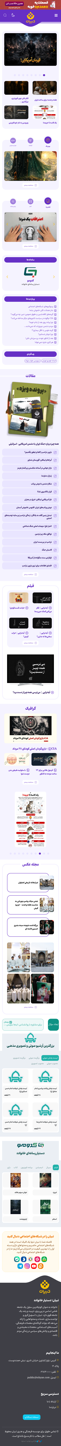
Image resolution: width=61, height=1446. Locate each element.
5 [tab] (27, 75)
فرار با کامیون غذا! (44, 491)
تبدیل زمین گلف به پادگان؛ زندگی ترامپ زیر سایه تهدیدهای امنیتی (28, 517)
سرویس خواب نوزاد (32, 360)
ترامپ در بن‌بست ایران (42, 542)
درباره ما (52, 1407)
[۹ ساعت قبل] (47, 905)
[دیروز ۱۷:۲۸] (45, 112)
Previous (54, 50)
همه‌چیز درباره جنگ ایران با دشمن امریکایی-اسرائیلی (34, 444)
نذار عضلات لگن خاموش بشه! (41, 310)
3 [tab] (36, 75)
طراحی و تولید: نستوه (29, 1441)
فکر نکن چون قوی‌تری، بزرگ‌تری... (19, 100)
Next (7, 50)
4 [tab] (31, 75)
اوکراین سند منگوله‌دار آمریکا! (40, 557)
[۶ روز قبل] (18, 597)
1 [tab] (44, 75)
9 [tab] (15, 854)
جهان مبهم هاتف (21, 1192)
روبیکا (30, 1259)
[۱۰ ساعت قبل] (30, 49)
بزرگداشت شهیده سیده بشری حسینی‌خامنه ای (26, 927)
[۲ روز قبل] (42, 597)
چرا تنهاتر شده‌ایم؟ (45, 334)
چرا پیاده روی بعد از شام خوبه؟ (41, 322)
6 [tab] (23, 75)
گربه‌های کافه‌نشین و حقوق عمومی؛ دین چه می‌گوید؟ (32, 314)
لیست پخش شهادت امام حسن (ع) (16, 1124)
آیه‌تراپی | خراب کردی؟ (19, 634)
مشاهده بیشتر (28, 185)
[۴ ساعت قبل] (16, 112)
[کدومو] (30, 271)
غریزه (55, 1192)
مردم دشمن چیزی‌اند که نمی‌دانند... (38, 326)
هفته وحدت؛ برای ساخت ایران (45, 100)
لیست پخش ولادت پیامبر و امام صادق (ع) (45, 1090)
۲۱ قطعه (7, 1095)
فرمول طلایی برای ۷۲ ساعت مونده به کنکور (46, 772)
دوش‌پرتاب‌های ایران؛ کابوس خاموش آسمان (34, 507)
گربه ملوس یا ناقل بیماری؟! (42, 330)
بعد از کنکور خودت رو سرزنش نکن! (39, 338)
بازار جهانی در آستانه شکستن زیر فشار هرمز (34, 468)
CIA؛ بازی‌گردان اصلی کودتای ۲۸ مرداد (34, 749)
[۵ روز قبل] (18, 623)
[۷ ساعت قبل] (47, 883)
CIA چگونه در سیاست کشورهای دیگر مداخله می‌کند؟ (32, 318)
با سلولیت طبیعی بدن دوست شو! (19, 772)
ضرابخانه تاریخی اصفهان (28, 882)
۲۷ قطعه (7, 1128)
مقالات (30, 376)
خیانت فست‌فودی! (17, 608)
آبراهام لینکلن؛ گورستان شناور (40, 460)
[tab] (48, 142)
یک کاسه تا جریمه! (50, 122)
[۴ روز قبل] (42, 623)
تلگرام (20, 1266)
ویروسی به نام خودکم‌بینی (18, 122)
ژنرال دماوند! (46, 476)
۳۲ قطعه (37, 1128)
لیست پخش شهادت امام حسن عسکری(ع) (16, 1090)
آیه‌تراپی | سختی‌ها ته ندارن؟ (44, 634)
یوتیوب (34, 1266)
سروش (24, 1259)
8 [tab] (15, 75)
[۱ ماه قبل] (30, 227)
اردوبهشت (23, 1219)
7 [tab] (19, 75)
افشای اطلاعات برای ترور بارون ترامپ (37, 565)
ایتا (41, 1266)
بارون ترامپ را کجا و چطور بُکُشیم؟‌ (38, 452)
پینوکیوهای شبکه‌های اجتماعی (40, 306)
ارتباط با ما (51, 1401)
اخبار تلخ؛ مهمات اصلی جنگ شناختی (37, 526)
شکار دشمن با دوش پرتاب (41, 484)
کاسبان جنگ (47, 550)
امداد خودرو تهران (49, 360)
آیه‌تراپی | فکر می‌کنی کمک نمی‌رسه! (43, 609)
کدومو (30, 280)
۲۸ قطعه (37, 1095)
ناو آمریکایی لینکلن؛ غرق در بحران (38, 499)
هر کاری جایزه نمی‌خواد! (44, 342)
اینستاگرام (27, 1266)
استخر (54, 1219)
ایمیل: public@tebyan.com (41, 1378)
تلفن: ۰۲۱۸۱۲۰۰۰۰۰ (48, 1372)
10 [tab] (11, 854)
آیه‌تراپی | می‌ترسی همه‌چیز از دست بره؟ (31, 692)
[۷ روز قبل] (44, 759)
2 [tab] (40, 75)
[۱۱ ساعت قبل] (47, 927)
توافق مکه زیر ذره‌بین (43, 534)
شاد (44, 1259)
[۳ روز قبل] (30, 166)
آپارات (37, 1259)
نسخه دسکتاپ (32, 1417)
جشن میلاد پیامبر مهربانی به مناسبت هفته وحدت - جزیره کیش (26, 905)
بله (17, 1259)
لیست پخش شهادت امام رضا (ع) (46, 1124)
